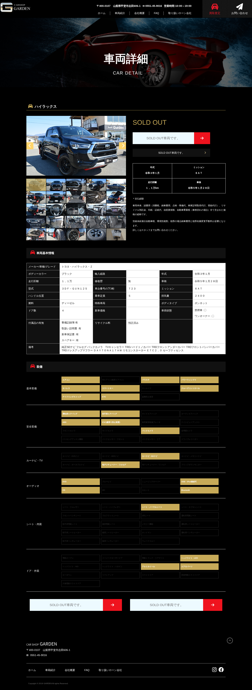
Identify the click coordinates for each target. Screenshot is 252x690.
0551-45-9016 (38, 655)
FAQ (156, 13)
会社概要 (139, 13)
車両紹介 (120, 13)
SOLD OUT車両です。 (171, 152)
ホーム (102, 13)
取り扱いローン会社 (179, 13)
